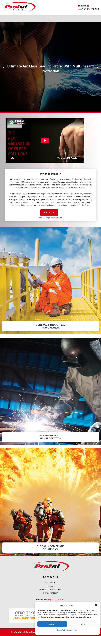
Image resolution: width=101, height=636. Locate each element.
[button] (96, 605)
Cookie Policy (61, 630)
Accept (52, 624)
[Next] (97, 81)
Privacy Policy (72, 630)
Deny (82, 624)
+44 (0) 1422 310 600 (53, 245)
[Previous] (4, 81)
